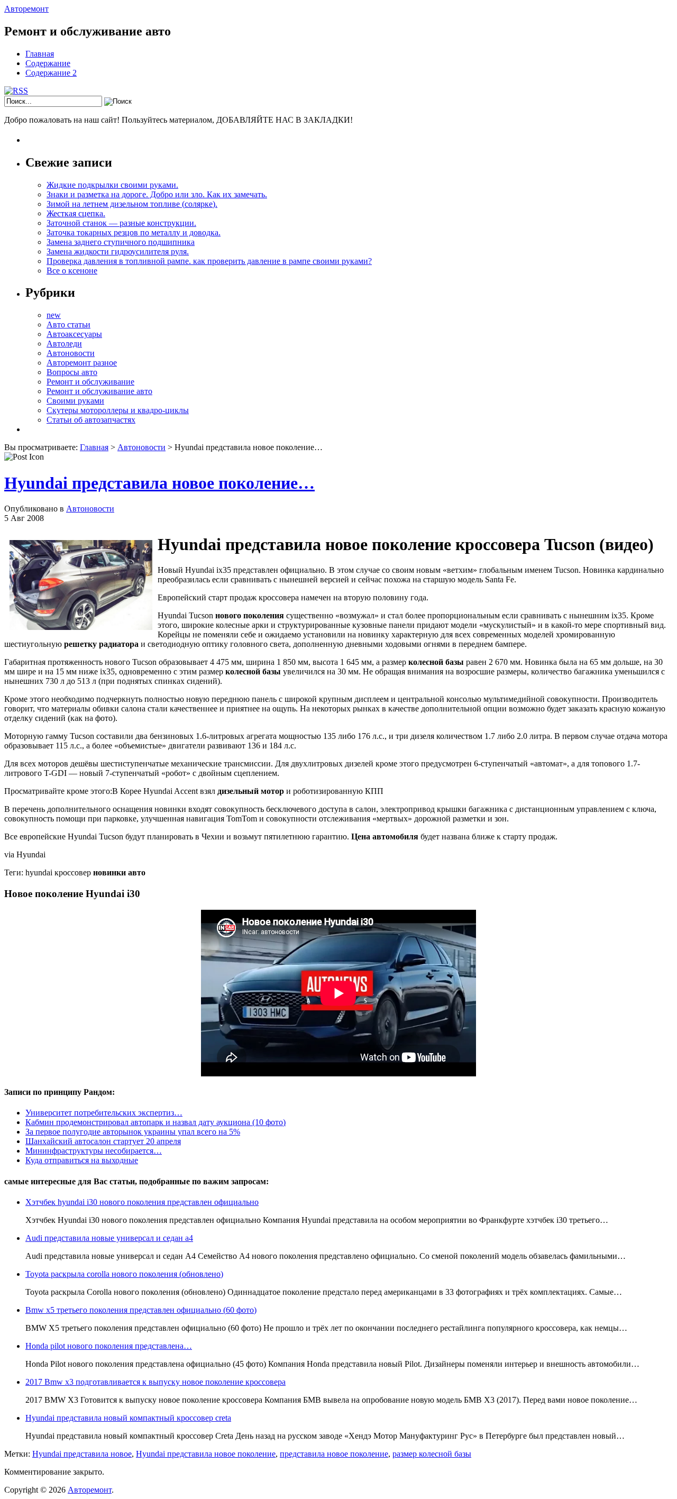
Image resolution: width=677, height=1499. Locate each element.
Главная (39, 53)
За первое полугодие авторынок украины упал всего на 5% (132, 1131)
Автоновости (71, 353)
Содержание (47, 63)
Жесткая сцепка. (76, 213)
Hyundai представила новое (82, 1453)
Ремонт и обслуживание (90, 381)
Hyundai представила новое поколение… (159, 482)
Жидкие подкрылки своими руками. (112, 184)
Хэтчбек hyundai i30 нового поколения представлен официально (142, 1202)
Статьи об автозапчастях (91, 419)
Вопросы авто (72, 372)
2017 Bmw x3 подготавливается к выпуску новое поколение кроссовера (155, 1381)
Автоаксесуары (74, 334)
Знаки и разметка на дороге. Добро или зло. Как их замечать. (157, 194)
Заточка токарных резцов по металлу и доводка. (134, 232)
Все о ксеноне (72, 270)
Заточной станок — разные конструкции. (121, 222)
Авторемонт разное (82, 362)
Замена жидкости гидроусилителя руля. (118, 251)
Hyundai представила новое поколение (206, 1453)
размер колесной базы (431, 1453)
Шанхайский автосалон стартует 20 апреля (103, 1141)
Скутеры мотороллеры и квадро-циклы (118, 410)
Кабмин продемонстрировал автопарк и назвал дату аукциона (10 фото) (155, 1122)
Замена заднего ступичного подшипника (121, 241)
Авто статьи (68, 324)
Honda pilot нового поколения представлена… (108, 1345)
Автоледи (64, 343)
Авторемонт (26, 8)
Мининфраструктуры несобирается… (93, 1150)
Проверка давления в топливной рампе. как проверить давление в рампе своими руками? (209, 261)
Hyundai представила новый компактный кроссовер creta (128, 1417)
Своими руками (75, 400)
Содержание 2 (51, 72)
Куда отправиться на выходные (81, 1160)
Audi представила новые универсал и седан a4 (109, 1237)
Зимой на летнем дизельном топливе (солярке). (132, 203)
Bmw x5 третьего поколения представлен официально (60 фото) (141, 1309)
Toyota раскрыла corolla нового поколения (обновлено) (124, 1273)
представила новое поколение (334, 1453)
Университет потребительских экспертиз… (103, 1112)
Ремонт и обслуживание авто (99, 391)
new (54, 314)
